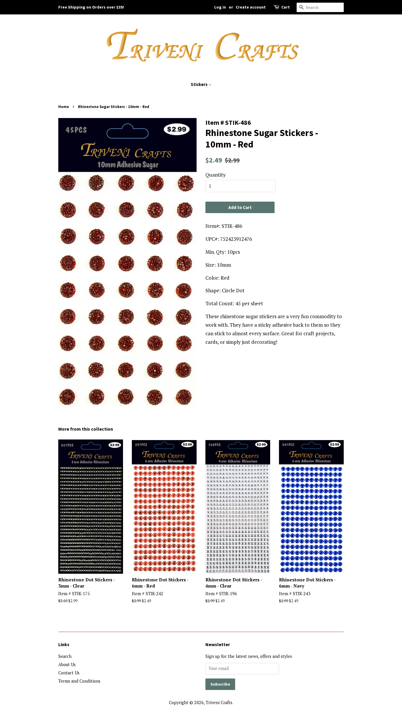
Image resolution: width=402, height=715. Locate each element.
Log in (220, 7)
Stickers (199, 84)
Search (65, 656)
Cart (285, 7)
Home (63, 106)
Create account (251, 7)
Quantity (215, 174)
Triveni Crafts (219, 702)
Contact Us (68, 673)
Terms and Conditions (79, 681)
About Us (67, 664)
